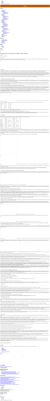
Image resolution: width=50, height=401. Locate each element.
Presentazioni (3, 47)
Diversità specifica (5, 13)
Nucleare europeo (5, 24)
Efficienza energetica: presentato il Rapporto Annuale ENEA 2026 (9, 373)
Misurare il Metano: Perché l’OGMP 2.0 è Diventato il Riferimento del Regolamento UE (9, 384)
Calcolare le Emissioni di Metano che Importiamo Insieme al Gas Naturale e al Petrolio (9, 380)
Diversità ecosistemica (5, 12)
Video (2, 46)
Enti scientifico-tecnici (4, 19)
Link (2, 3)
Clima (2, 14)
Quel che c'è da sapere (4, 39)
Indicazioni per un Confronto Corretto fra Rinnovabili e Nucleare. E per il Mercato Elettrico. (10, 377)
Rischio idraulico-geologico (6, 32)
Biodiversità (3, 11)
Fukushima (4, 23)
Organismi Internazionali (4, 26)
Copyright (3, 398)
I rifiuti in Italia (4, 29)
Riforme (2, 30)
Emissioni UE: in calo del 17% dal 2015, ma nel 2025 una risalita (9, 371)
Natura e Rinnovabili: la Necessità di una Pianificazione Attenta (7, 381)
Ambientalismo (3, 10)
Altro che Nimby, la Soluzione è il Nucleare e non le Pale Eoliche (7, 379)
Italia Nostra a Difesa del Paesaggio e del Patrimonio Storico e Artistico (8, 382)
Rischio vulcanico (5, 33)
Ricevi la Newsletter (25, 6)
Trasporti (3, 36)
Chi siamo (3, 1)
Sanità (2, 34)
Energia (2, 15)
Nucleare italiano (5, 25)
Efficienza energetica (5, 16)
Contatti (2, 2)
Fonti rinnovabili (5, 18)
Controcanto (3, 41)
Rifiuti (2, 27)
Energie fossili (3, 348)
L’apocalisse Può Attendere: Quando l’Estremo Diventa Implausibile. (7, 383)
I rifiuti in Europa (5, 28)
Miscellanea (3, 21)
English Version (3, 43)
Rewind (2, 42)
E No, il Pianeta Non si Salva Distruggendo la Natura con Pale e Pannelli (8, 378)
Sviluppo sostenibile (4, 35)
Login (2, 351)
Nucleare (3, 22)
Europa (2, 20)
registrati (4, 351)
